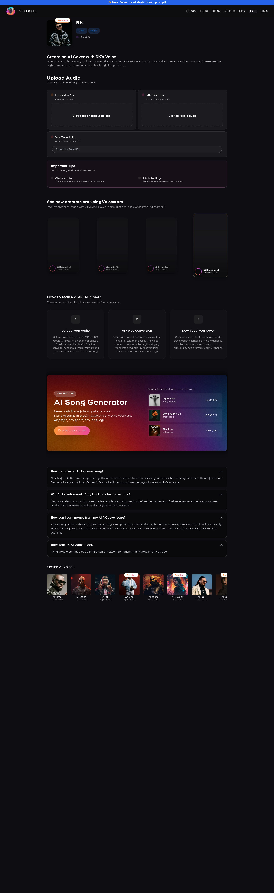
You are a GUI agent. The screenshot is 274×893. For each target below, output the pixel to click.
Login (264, 11)
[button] (185, 400)
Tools (204, 11)
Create (191, 11)
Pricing (216, 11)
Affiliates (229, 11)
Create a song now (72, 430)
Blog (242, 11)
